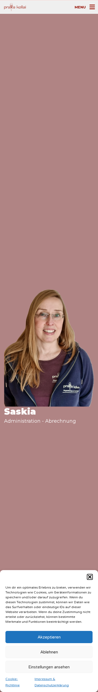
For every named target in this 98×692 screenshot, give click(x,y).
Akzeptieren (49, 637)
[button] (90, 577)
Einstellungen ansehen (49, 667)
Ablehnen (49, 652)
